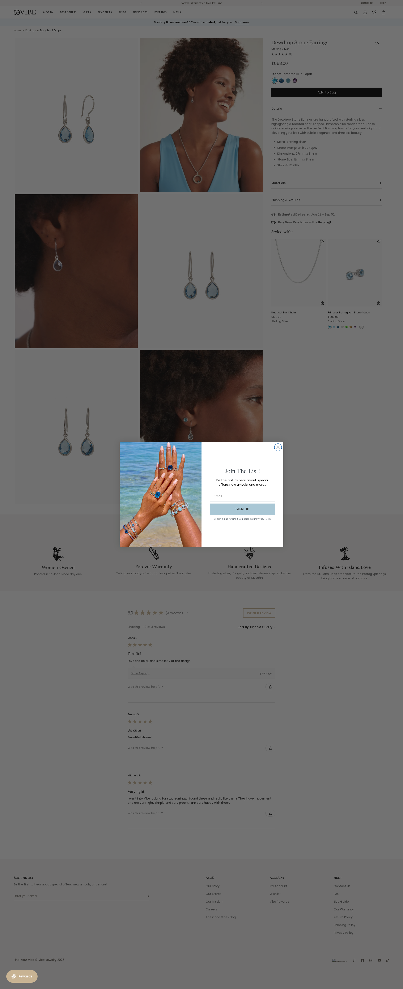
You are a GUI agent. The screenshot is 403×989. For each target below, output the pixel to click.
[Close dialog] (278, 447)
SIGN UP (242, 509)
